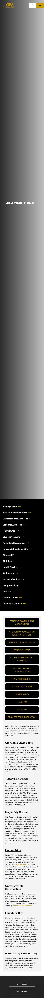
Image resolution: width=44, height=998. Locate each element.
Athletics (7, 561)
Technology (8, 573)
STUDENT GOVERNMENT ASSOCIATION (22, 622)
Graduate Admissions (13, 525)
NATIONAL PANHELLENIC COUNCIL (22, 659)
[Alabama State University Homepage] (9, 5)
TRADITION (22, 702)
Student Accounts (11, 537)
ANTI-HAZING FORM (22, 686)
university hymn (20, 864)
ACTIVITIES (22, 709)
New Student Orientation (15, 513)
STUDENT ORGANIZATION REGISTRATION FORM (22, 633)
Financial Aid (9, 531)
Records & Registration (14, 543)
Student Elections (11, 579)
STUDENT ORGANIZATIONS (22, 642)
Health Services (10, 567)
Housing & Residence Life (15, 549)
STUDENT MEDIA (22, 650)
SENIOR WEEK (22, 694)
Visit (5, 591)
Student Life (9, 555)
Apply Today (22, 984)
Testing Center (10, 506)
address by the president (22, 906)
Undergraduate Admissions (16, 519)
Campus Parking (11, 585)
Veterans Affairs (10, 597)
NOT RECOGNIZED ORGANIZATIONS (22, 670)
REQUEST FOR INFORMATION (22, 717)
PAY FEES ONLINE (22, 679)
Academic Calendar (12, 603)
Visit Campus (22, 992)
